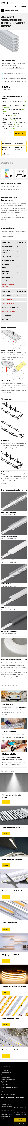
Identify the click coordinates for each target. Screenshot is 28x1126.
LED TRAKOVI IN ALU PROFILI (10, 1087)
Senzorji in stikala (6, 1104)
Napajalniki (4, 1102)
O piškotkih (4, 1082)
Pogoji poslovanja (6, 1077)
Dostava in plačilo (6, 1072)
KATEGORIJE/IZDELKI (11, 10)
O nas (2, 1075)
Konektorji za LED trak (7, 1114)
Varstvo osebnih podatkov (8, 1079)
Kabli (2, 1119)
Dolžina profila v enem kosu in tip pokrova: (12, 97)
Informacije (20, 1123)
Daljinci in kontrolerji (6, 1106)
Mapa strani (4, 1084)
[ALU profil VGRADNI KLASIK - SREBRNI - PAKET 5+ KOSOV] (14, 44)
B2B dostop (4, 1070)
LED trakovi (4, 1092)
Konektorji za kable (6, 1116)
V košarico (19, 133)
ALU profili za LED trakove (8, 1094)
